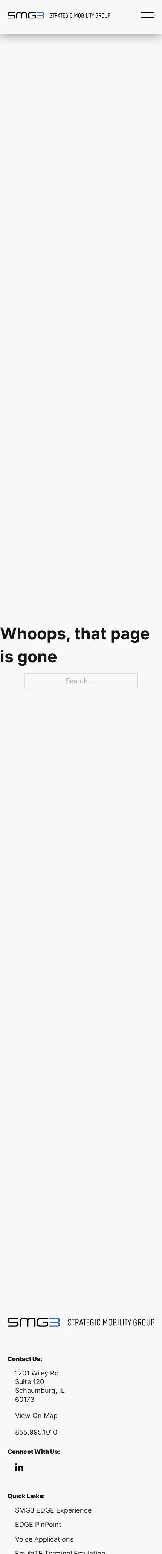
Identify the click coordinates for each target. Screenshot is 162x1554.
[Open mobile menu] (147, 15)
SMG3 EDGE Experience (53, 1510)
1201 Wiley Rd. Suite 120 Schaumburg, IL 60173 (40, 1386)
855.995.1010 (36, 1432)
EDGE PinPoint (38, 1524)
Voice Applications (44, 1539)
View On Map (36, 1416)
